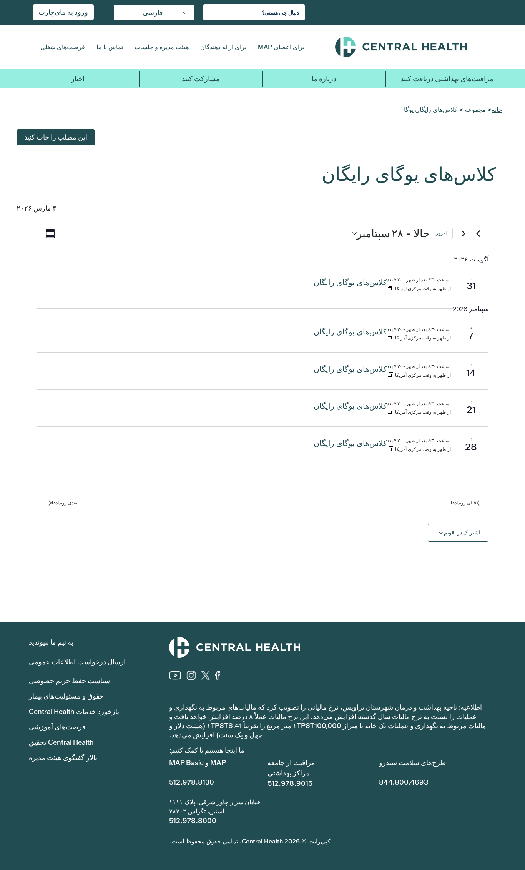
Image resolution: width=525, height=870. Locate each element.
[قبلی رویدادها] (478, 233)
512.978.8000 (192, 820)
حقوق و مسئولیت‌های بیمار (66, 696)
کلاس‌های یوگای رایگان (350, 283)
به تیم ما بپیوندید (51, 642)
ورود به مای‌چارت (63, 12)
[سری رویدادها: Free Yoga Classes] (390, 289)
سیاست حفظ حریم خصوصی (69, 680)
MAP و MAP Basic (197, 762)
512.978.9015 (289, 783)
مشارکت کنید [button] (201, 78)
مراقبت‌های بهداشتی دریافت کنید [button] (446, 78)
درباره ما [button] (324, 78)
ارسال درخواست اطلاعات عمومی (77, 661)
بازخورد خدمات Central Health (74, 711)
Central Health (416, 47)
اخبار (78, 78)
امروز (441, 233)
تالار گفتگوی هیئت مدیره (63, 757)
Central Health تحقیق (61, 742)
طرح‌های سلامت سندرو (412, 762)
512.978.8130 (191, 782)
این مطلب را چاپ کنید (55, 137)
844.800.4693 (403, 782)
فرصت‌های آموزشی (57, 726)
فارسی (153, 12)
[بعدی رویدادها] (463, 233)
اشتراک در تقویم (462, 532)
